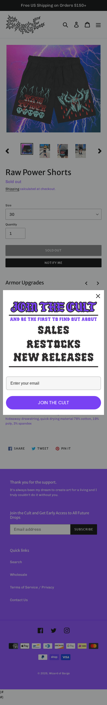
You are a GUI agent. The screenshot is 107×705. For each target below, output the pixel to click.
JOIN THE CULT (53, 402)
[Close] (98, 296)
